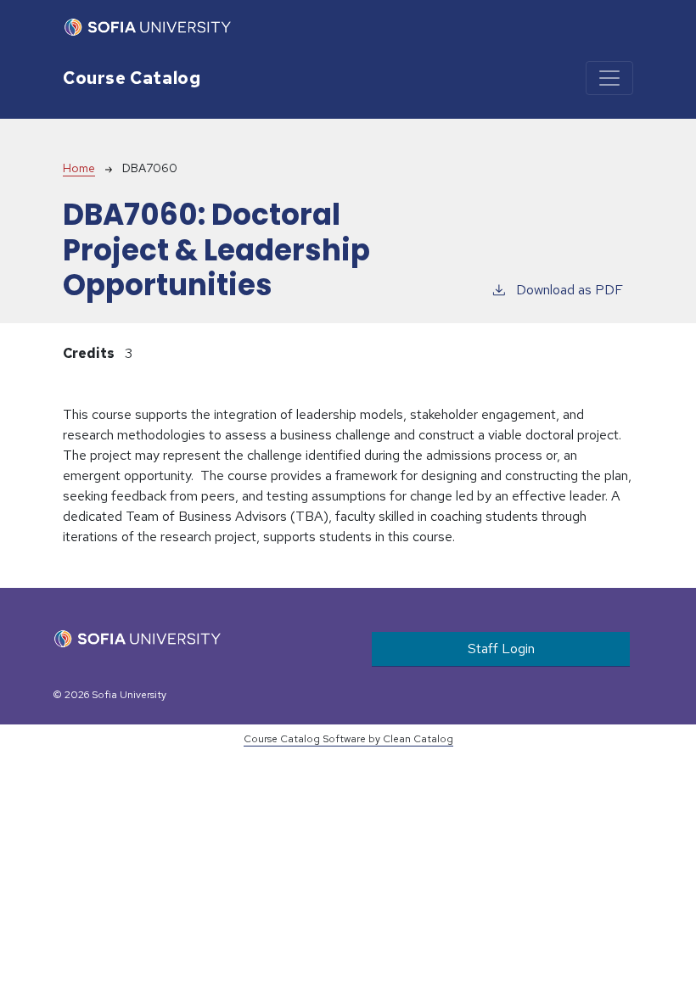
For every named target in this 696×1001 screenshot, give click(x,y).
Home (79, 168)
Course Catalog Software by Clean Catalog (348, 739)
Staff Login (501, 648)
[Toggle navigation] (609, 78)
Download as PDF (569, 290)
